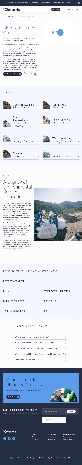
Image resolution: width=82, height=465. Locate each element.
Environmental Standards (56, 290)
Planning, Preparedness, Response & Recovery (21, 122)
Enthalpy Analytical (13, 280)
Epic (45, 310)
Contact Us (55, 9)
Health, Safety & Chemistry (61, 121)
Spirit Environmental (14, 300)
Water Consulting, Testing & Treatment (63, 140)
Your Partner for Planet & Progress (24, 382)
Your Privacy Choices (33, 458)
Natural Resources (62, 156)
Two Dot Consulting (14, 310)
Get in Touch (12, 397)
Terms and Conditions (56, 458)
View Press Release (63, 3)
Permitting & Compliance (59, 106)
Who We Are (11, 16)
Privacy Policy (46, 458)
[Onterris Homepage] (3, 16)
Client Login (67, 9)
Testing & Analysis (23, 141)
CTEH (46, 280)
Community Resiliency (19, 155)
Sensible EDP (50, 300)
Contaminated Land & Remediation (24, 106)
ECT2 (6, 290)
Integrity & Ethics (68, 458)
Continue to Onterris (11, 74)
